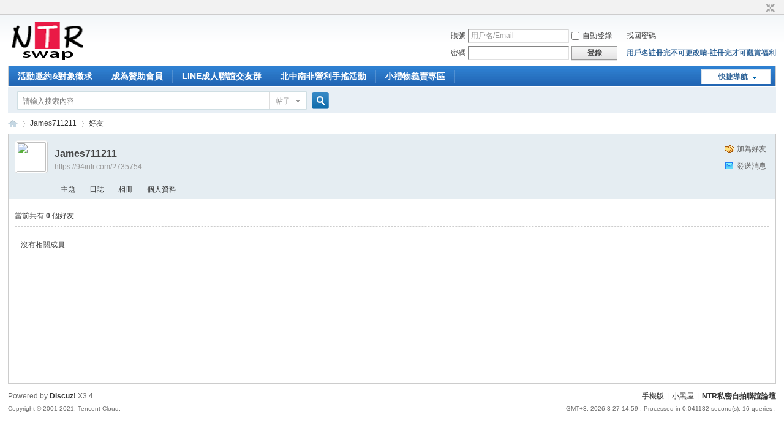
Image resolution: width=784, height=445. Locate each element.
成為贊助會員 (137, 76)
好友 (96, 123)
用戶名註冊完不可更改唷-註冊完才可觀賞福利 (701, 52)
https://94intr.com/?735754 (98, 166)
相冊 (125, 189)
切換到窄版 (769, 8)
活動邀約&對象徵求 (55, 76)
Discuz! (63, 396)
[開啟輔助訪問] (759, 8)
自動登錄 (597, 35)
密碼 (458, 52)
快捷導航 (733, 76)
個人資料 (161, 189)
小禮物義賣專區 (415, 76)
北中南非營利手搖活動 (323, 76)
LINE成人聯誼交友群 (222, 76)
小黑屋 (683, 396)
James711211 (53, 123)
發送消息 (751, 166)
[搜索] (318, 101)
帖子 (283, 101)
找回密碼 (641, 35)
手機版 (653, 396)
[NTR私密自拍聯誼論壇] (47, 59)
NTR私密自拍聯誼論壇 (13, 123)
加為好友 (751, 149)
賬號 (458, 35)
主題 (68, 189)
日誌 (96, 189)
